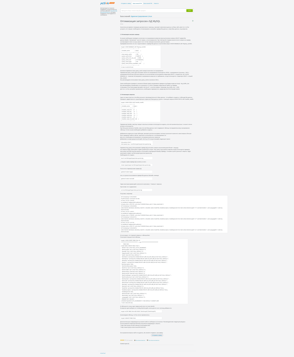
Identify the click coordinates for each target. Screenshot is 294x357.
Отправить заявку (126, 3)
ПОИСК (189, 10)
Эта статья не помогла (153, 340)
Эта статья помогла (140, 340)
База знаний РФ (137, 3)
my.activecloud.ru (105, 12)
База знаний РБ (147, 3)
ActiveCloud (102, 353)
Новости (156, 3)
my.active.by (114, 11)
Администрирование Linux (141, 16)
